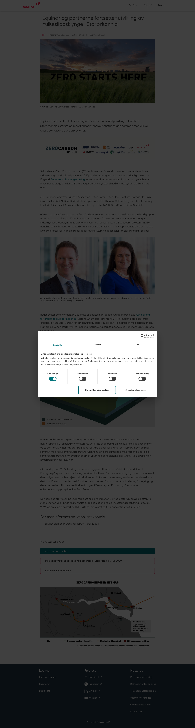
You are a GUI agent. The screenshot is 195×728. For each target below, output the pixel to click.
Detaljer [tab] (97, 345)
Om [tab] (137, 345)
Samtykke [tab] (57, 345)
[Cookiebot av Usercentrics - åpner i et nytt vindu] (142, 336)
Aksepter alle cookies (135, 390)
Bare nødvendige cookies (97, 390)
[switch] (82, 379)
